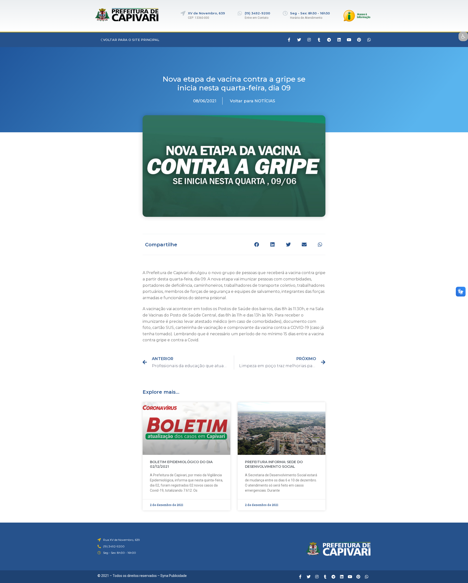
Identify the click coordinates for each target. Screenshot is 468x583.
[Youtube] (349, 40)
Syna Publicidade (173, 576)
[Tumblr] (319, 40)
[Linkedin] (339, 40)
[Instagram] (309, 40)
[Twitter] (299, 40)
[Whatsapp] (369, 40)
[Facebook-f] (289, 40)
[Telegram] (329, 40)
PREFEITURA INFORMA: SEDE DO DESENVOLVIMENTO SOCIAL (274, 464)
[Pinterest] (359, 40)
